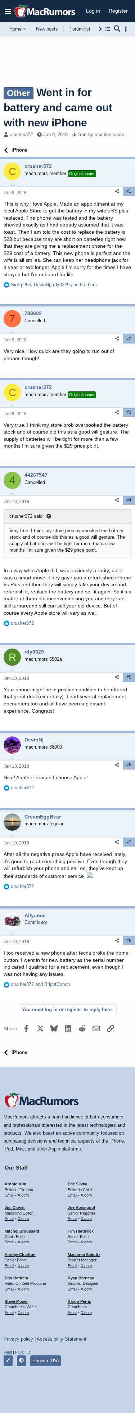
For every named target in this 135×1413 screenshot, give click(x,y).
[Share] (117, 191)
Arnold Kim (15, 1184)
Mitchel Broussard (22, 1231)
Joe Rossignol (81, 1207)
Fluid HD (22, 1352)
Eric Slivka (77, 1184)
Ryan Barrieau (81, 1278)
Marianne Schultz (84, 1254)
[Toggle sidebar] (127, 29)
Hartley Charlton (20, 1254)
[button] (8, 11)
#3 (128, 412)
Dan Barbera (16, 1278)
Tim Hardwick (81, 1231)
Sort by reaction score (101, 134)
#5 (128, 677)
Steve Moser (16, 1301)
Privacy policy (18, 1339)
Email (9, 1195)
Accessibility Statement (61, 1339)
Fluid (8, 1352)
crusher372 (21, 134)
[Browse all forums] (108, 29)
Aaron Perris (79, 1301)
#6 (128, 764)
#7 (128, 841)
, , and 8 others (54, 284)
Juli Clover (15, 1207)
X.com (23, 1195)
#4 (128, 500)
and (40, 984)
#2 (128, 338)
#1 (128, 191)
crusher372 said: (26, 516)
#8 (128, 940)
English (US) (45, 1360)
